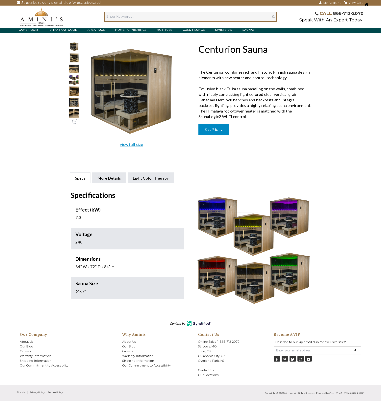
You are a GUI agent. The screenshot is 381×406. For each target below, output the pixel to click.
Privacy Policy (37, 392)
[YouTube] (309, 359)
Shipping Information (36, 361)
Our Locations (208, 375)
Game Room (28, 30)
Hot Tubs (164, 30)
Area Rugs (96, 30)
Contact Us (206, 370)
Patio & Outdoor (62, 30)
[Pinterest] (285, 359)
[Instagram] (301, 359)
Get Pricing (213, 129)
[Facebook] (277, 359)
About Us (26, 341)
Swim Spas (223, 30)
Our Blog (26, 346)
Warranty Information (35, 356)
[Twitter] (293, 359)
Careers (25, 351)
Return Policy (55, 392)
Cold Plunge (194, 30)
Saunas (248, 30)
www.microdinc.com (354, 393)
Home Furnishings (130, 30)
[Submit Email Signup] (355, 350)
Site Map (21, 392)
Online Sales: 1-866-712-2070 (219, 341)
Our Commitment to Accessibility (44, 365)
